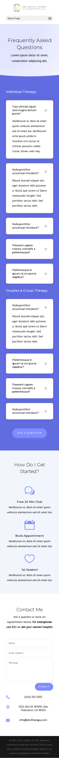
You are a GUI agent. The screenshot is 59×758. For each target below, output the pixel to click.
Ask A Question (29, 432)
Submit (44, 686)
